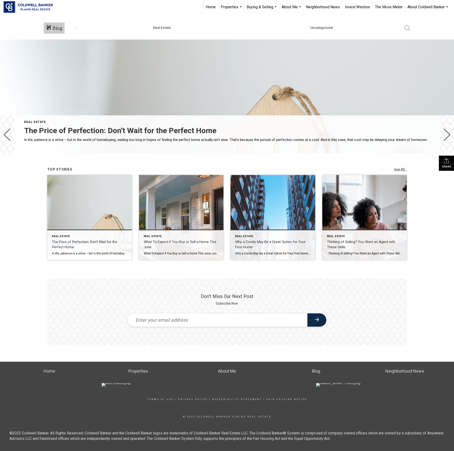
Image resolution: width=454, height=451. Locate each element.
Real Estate (35, 122)
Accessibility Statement (237, 399)
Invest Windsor (357, 7)
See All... (400, 169)
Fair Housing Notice (286, 399)
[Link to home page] (31, 7)
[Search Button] (407, 28)
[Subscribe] (316, 320)
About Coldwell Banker (428, 9)
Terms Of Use (160, 399)
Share (446, 166)
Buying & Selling (262, 9)
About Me (292, 9)
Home (211, 7)
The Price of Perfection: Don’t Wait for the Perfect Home (120, 130)
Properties (232, 9)
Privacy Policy (193, 399)
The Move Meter (388, 7)
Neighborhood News (323, 7)
